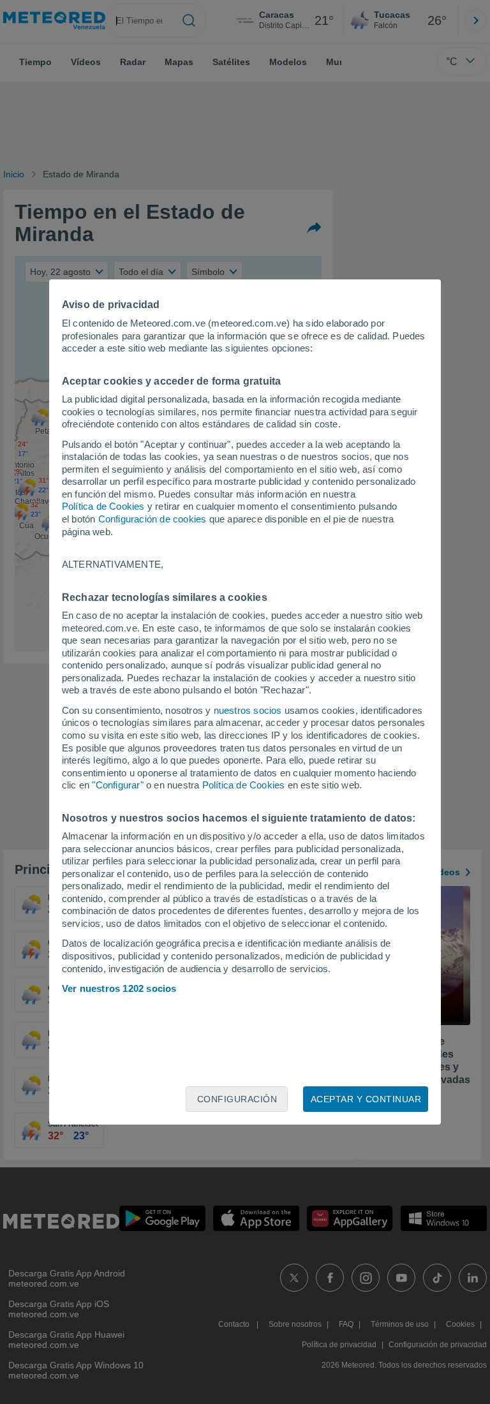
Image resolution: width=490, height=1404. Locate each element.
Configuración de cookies (152, 519)
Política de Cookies (103, 506)
